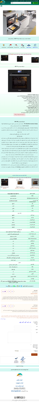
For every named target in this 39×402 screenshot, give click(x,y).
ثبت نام (2, 319)
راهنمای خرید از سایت (14, 1)
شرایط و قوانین (19, 380)
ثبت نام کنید (22, 1)
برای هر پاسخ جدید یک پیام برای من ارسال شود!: (35, 346)
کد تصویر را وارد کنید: (35, 351)
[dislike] (9, 291)
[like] (12, 291)
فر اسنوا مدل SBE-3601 (19, 59)
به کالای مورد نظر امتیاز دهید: (35, 323)
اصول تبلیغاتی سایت (19, 386)
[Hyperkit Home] (2, 2)
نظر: (36, 332)
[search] (12, 3)
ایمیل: (36, 329)
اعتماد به (19, 383)
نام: (36, 326)
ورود (4, 319)
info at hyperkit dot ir (16, 391)
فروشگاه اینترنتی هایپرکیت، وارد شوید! (31, 1)
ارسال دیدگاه (34, 354)
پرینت (7, 286)
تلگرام (20, 286)
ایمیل (16, 286)
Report (3, 291)
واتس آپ (11, 286)
